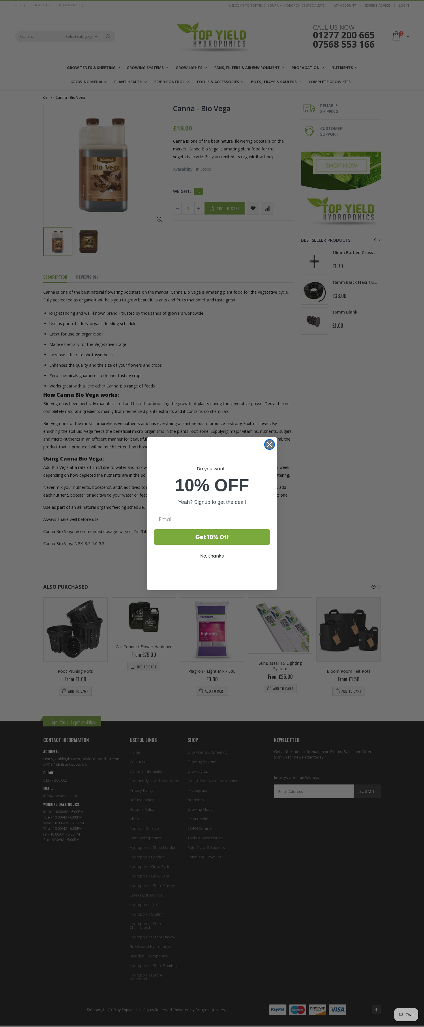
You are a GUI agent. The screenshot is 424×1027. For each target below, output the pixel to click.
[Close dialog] (269, 444)
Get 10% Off (212, 537)
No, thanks (212, 556)
